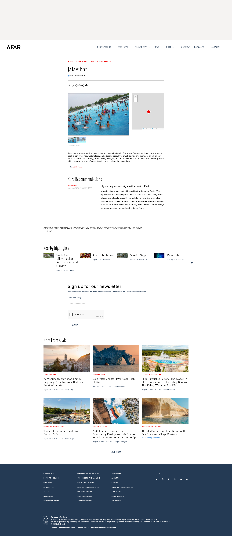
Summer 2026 (99, 374)
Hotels (170, 47)
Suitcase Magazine (51, 501)
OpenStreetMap (151, 128)
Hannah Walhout (119, 386)
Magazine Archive (84, 492)
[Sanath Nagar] (122, 255)
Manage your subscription (88, 487)
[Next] (125, 114)
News (156, 47)
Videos (46, 492)
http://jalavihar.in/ (78, 75)
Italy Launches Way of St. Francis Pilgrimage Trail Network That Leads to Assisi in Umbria (66, 382)
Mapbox (162, 128)
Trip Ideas (123, 47)
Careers (115, 482)
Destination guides (51, 478)
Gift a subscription (85, 482)
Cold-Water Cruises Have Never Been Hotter (114, 380)
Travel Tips (141, 47)
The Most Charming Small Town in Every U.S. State (63, 432)
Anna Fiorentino (169, 389)
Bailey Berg (69, 389)
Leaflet (144, 128)
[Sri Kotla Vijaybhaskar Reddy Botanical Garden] (49, 255)
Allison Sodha (73, 185)
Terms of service (84, 501)
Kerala (94, 61)
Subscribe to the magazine (88, 478)
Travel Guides (82, 61)
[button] (149, 112)
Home (70, 61)
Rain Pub (173, 255)
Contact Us (117, 501)
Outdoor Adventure (151, 374)
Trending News (51, 374)
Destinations (104, 47)
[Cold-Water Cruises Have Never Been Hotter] (116, 358)
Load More (116, 452)
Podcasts (199, 47)
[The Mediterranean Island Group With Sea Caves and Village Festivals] (165, 411)
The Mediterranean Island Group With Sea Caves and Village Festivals (164, 432)
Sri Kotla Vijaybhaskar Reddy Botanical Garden (67, 260)
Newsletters (49, 487)
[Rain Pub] (159, 255)
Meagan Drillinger (120, 441)
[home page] (14, 47)
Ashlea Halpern (70, 438)
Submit (75, 325)
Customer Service (85, 496)
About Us (115, 478)
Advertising (117, 492)
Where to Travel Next (54, 427)
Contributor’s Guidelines (122, 487)
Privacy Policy (118, 496)
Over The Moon (103, 255)
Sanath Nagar (139, 255)
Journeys (185, 47)
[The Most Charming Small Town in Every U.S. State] (67, 411)
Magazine (216, 47)
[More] (113, 47)
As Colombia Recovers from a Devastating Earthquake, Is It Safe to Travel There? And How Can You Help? (115, 434)
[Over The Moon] (85, 255)
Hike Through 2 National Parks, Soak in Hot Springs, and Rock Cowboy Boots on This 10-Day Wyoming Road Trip (165, 382)
